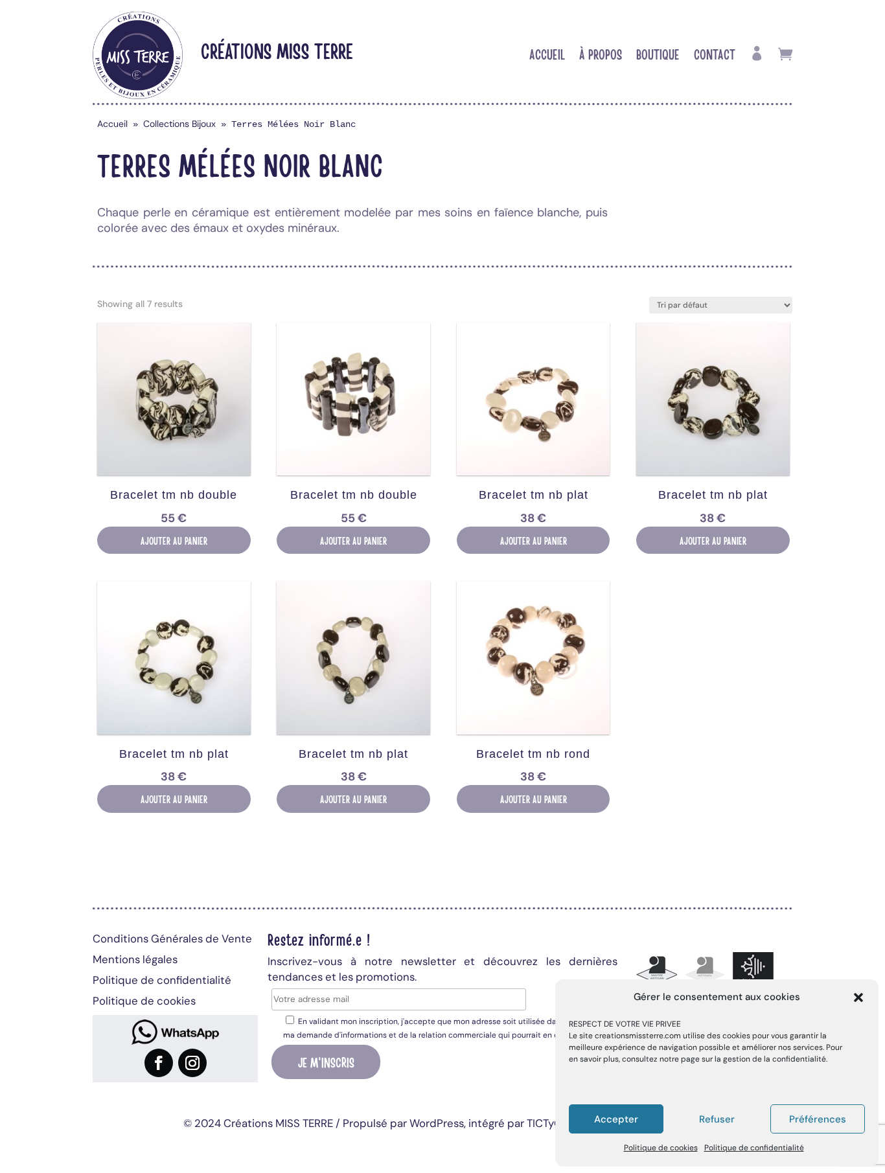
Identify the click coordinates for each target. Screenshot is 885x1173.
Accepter (616, 1119)
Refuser (717, 1119)
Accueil (547, 55)
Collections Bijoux (179, 124)
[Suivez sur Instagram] (192, 1063)
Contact (714, 55)
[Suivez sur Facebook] (158, 1063)
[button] (858, 997)
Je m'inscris (326, 1061)
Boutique (658, 55)
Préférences (817, 1119)
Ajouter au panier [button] (174, 540)
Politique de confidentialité (754, 1148)
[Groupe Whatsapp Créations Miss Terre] (175, 1032)
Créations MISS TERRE (277, 50)
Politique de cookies (661, 1148)
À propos (600, 55)
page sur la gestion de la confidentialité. (754, 1059)
